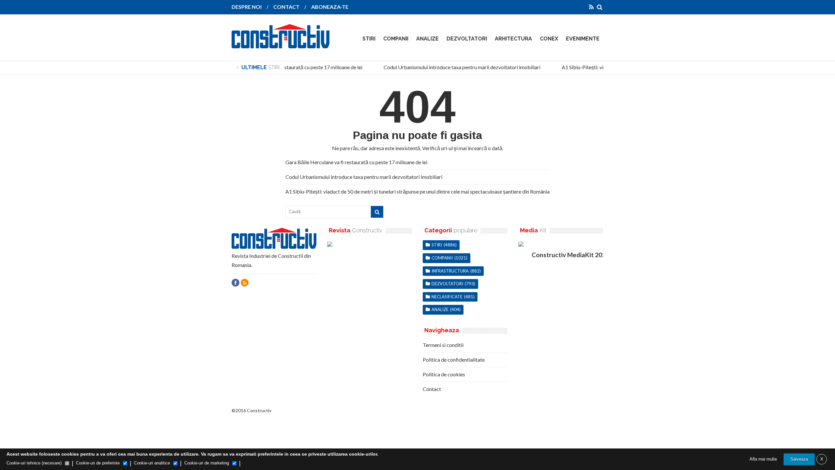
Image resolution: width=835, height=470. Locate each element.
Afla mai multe (763, 459)
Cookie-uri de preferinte (98, 463)
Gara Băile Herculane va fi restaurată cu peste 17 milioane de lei (288, 67)
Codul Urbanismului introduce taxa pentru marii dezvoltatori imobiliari (458, 67)
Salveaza (799, 459)
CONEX (549, 39)
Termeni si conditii (443, 345)
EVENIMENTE (583, 39)
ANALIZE (427, 39)
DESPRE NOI (247, 7)
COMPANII (395, 39)
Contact (432, 389)
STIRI (368, 39)
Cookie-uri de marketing (206, 463)
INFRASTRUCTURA (450, 271)
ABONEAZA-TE (329, 7)
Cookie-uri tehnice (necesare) (34, 463)
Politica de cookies (444, 374)
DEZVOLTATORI (467, 39)
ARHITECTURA (513, 39)
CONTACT (286, 7)
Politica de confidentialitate (454, 359)
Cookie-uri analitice (152, 463)
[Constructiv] (280, 44)
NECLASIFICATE (447, 296)
